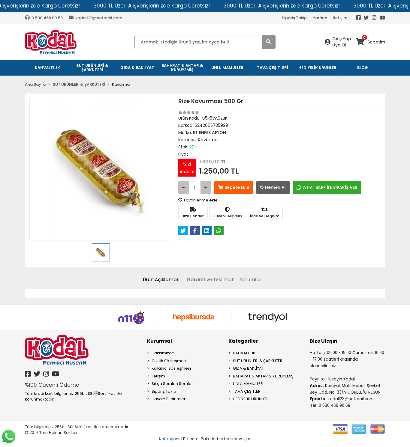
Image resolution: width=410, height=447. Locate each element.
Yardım (320, 18)
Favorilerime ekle (200, 200)
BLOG (362, 67)
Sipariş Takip (294, 18)
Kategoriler (243, 341)
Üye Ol (339, 45)
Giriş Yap (341, 39)
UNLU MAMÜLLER (248, 383)
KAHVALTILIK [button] (47, 67)
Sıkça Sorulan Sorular (172, 383)
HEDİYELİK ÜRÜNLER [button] (317, 67)
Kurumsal (159, 341)
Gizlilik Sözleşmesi (169, 361)
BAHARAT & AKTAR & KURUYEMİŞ (263, 376)
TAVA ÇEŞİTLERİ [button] (272, 67)
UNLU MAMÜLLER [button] (227, 67)
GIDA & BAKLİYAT (248, 368)
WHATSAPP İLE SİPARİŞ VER (330, 187)
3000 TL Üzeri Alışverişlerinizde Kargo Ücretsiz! (151, 5)
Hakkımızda (163, 353)
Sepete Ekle (237, 187)
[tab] (162, 279)
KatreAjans (169, 439)
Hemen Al (275, 187)
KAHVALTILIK (244, 353)
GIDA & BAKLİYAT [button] (137, 67)
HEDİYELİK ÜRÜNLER (250, 399)
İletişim (340, 18)
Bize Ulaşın (323, 341)
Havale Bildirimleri (169, 399)
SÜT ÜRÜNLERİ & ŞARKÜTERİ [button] (92, 68)
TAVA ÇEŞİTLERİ (247, 391)
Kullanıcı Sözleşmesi (171, 368)
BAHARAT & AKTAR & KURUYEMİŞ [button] (182, 68)
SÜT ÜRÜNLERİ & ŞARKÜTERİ (258, 361)
